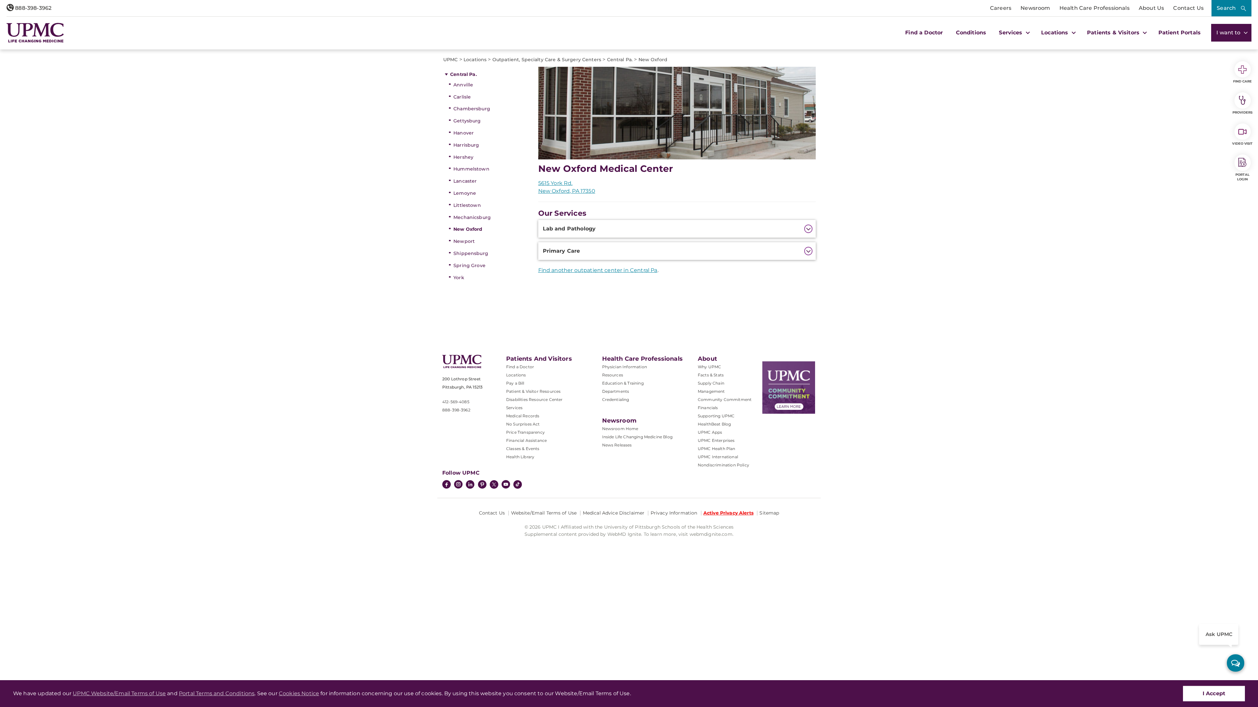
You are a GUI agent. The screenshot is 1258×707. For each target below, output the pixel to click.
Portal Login (1242, 176)
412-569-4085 (455, 401)
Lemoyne (464, 193)
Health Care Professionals (1094, 8)
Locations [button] (1055, 32)
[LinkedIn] (470, 485)
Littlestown (467, 205)
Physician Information (624, 366)
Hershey (463, 157)
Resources (612, 374)
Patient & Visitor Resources (533, 391)
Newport (464, 241)
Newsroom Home (620, 428)
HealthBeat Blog (714, 424)
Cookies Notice (299, 693)
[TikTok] (517, 484)
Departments (615, 391)
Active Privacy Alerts (728, 513)
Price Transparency (525, 432)
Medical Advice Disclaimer (614, 513)
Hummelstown (471, 169)
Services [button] (1011, 32)
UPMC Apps (710, 432)
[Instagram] (458, 485)
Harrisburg (466, 145)
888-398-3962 (32, 8)
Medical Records (522, 415)
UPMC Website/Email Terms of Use (119, 693)
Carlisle (462, 97)
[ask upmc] (1235, 663)
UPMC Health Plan (716, 448)
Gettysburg (467, 121)
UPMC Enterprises (716, 440)
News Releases (617, 445)
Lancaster (465, 181)
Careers (1000, 8)
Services (514, 407)
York (458, 278)
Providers (1242, 112)
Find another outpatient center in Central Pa (598, 270)
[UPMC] (35, 33)
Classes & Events (523, 448)
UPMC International (718, 456)
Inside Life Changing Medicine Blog (637, 436)
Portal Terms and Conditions (217, 693)
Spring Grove (469, 265)
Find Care (1242, 81)
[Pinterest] (482, 485)
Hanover (463, 133)
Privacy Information (674, 513)
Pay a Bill (515, 383)
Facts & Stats (711, 374)
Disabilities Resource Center (534, 399)
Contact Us (1188, 8)
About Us (1151, 8)
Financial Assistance (526, 440)
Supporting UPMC (716, 415)
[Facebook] (446, 485)
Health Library (520, 456)
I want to (1229, 32)
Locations (516, 374)
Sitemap (769, 513)
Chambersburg (471, 109)
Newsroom (1035, 8)
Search (1226, 8)
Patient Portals (1179, 32)
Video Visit (1242, 143)
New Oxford (467, 229)
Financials (708, 407)
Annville (463, 85)
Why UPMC (709, 366)
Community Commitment (725, 399)
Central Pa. (463, 74)
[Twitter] (494, 484)
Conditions (971, 32)
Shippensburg (470, 253)
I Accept (1214, 693)
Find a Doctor (924, 32)
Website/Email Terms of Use (544, 513)
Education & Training (623, 383)
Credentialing (615, 399)
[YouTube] (506, 485)
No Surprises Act (523, 424)
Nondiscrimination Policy (723, 464)
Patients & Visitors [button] (1114, 32)
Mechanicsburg (472, 217)
